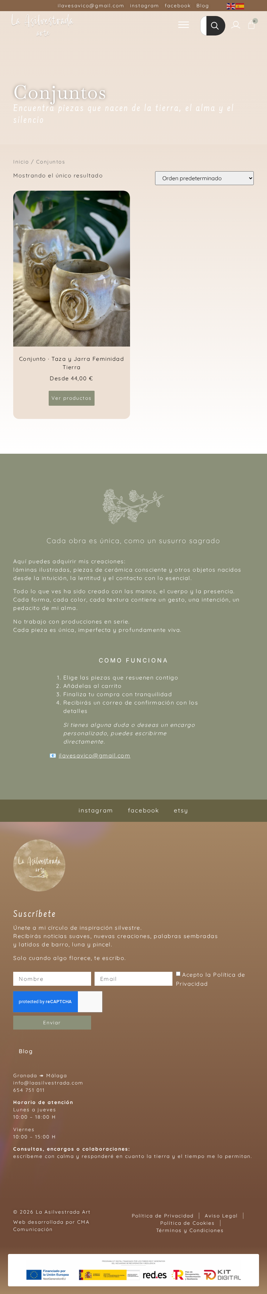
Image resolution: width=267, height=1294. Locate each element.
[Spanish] (240, 5)
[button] (184, 26)
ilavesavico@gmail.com (95, 755)
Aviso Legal (221, 1216)
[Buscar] (216, 25)
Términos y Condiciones (190, 1230)
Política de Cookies (187, 1223)
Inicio (21, 161)
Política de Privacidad (163, 1216)
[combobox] (203, 25)
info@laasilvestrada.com (48, 1083)
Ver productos (71, 398)
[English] (231, 5)
